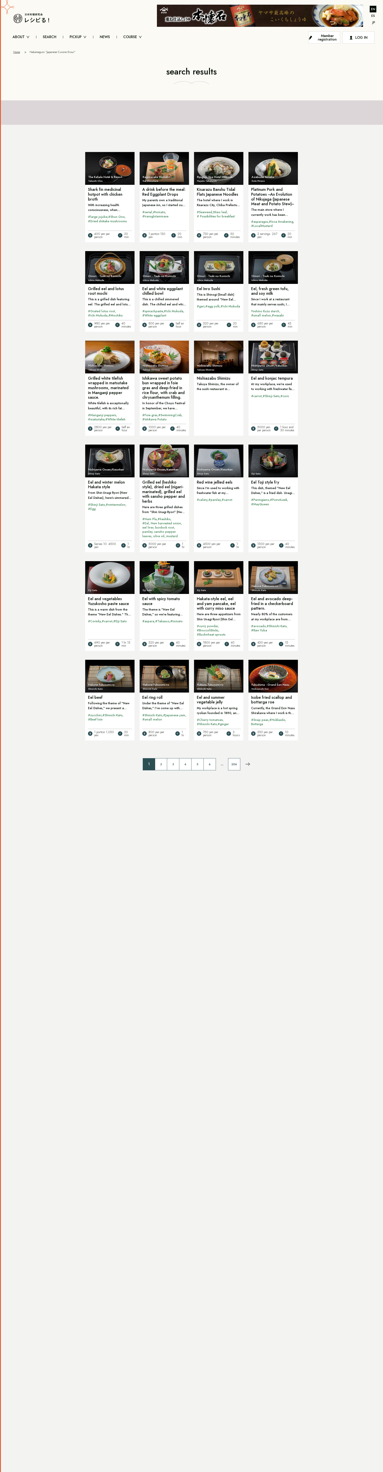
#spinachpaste (152, 311)
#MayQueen (260, 504)
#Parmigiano (260, 500)
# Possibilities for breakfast (216, 216)
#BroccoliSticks (207, 630)
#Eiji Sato (120, 621)
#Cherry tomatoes (210, 720)
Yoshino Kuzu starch (265, 311)
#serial (147, 212)
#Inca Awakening (281, 221)
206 (234, 764)
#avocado (258, 626)
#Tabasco (162, 621)
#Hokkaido (277, 720)
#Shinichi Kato (277, 626)
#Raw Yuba (259, 630)
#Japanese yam (174, 715)
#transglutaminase (155, 216)
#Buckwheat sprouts (211, 634)
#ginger (223, 724)
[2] (248, 764)
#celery (202, 500)
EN (373, 9)
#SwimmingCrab (170, 415)
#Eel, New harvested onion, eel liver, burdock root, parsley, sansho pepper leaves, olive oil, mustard (162, 529)
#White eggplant (154, 315)
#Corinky (94, 621)
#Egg (92, 509)
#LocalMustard (262, 226)
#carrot (256, 396)
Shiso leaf (220, 212)
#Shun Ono (116, 217)
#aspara (148, 621)
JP (373, 22)
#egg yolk (212, 306)
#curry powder (207, 626)
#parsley (214, 500)
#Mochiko (115, 315)
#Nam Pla (149, 519)
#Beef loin (95, 719)
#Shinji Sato (271, 396)
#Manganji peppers (102, 415)
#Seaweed (204, 212)
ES (373, 16)
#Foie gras (149, 415)
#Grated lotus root (101, 311)
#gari (200, 306)
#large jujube (97, 217)
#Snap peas (259, 720)
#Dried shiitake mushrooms (107, 221)
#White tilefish (115, 419)
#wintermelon (115, 504)
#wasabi (278, 315)
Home (16, 52)
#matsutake (96, 419)
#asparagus (259, 221)
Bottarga (257, 724)
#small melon (261, 315)
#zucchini (95, 715)
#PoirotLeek (278, 500)
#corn (284, 396)
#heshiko (164, 519)
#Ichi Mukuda (97, 315)
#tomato (159, 212)
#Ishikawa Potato (154, 419)
